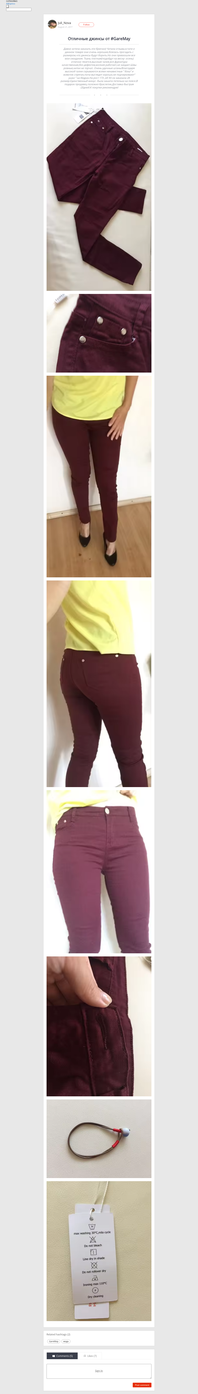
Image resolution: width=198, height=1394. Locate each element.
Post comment (142, 1385)
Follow (86, 24)
